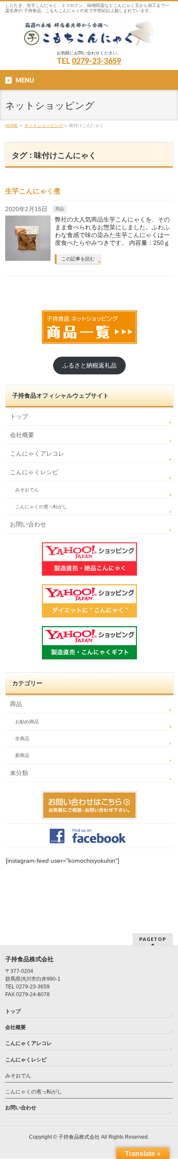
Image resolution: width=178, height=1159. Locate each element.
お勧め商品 (27, 721)
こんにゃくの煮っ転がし (41, 506)
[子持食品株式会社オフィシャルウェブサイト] (89, 35)
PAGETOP (152, 939)
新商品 (22, 755)
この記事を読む (78, 258)
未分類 (19, 773)
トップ (19, 416)
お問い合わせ (28, 524)
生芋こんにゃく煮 (32, 191)
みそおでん (27, 489)
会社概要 (22, 434)
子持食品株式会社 (79, 1137)
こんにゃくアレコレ (37, 453)
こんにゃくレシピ (34, 472)
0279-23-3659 (96, 61)
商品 (59, 208)
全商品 (22, 738)
